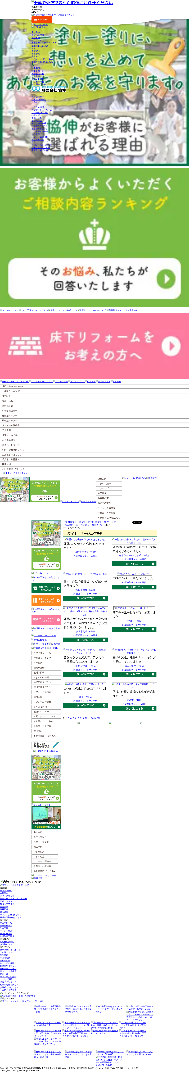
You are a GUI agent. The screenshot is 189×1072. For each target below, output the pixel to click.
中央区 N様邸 (134, 621)
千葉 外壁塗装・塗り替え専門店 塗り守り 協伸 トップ (89, 522)
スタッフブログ (38, 48)
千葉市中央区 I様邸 (85, 666)
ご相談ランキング (39, 113)
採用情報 (35, 54)
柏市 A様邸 (85, 697)
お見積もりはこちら (40, 148)
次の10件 (95, 718)
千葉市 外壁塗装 (39, 150)
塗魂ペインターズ (39, 142)
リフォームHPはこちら (42, 59)
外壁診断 (35, 115)
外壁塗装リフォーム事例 (85, 556)
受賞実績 (35, 51)
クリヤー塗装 (37, 82)
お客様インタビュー (40, 102)
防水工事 (35, 76)
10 (86, 718)
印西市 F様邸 (134, 700)
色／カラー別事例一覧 (91, 525)
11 (90, 718)
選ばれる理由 (37, 35)
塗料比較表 (36, 121)
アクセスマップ (38, 40)
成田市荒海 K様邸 (85, 590)
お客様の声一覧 (38, 99)
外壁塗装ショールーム (41, 110)
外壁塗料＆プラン (39, 126)
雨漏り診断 (36, 118)
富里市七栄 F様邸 (85, 631)
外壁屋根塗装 (37, 74)
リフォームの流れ (39, 137)
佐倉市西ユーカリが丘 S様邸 (134, 555)
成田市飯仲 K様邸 (134, 666)
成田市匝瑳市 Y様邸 (85, 552)
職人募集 (35, 56)
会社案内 (35, 38)
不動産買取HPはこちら (42, 62)
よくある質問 (37, 139)
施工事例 (35, 68)
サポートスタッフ (39, 46)
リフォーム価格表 (39, 131)
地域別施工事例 (38, 84)
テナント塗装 (37, 79)
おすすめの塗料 (38, 123)
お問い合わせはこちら (41, 145)
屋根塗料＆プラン (39, 129)
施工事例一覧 (37, 71)
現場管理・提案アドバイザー (44, 43)
